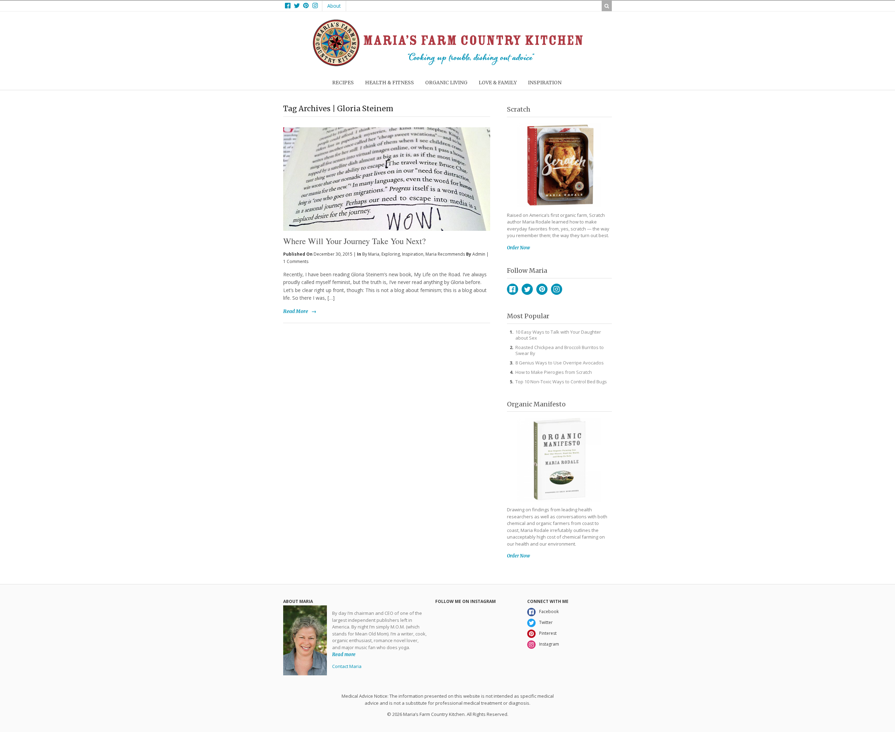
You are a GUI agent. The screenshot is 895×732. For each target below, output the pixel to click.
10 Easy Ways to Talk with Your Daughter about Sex (558, 335)
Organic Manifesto (536, 404)
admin (478, 254)
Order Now (518, 248)
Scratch (518, 109)
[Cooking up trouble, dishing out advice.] (448, 64)
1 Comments (295, 261)
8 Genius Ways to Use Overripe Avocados (559, 363)
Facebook (512, 289)
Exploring (390, 254)
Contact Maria (346, 666)
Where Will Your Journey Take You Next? (354, 241)
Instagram (556, 289)
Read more (344, 654)
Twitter (527, 289)
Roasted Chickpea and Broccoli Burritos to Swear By (559, 350)
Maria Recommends (445, 254)
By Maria (370, 254)
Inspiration (412, 254)
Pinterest (541, 289)
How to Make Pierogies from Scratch (553, 372)
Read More (295, 311)
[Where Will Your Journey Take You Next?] (386, 167)
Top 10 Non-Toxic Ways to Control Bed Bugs (561, 381)
